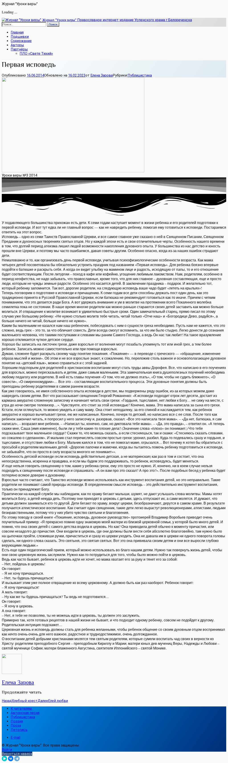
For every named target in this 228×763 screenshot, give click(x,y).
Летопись (19, 730)
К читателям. (21, 708)
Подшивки (20, 37)
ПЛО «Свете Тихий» (36, 53)
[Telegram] (17, 758)
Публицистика (140, 75)
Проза (16, 725)
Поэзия (17, 721)
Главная (17, 32)
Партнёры (19, 49)
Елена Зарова (101, 75)
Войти (7, 749)
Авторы (17, 45)
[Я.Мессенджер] (4, 758)
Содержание (21, 41)
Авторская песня (25, 713)
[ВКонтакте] (10, 758)
